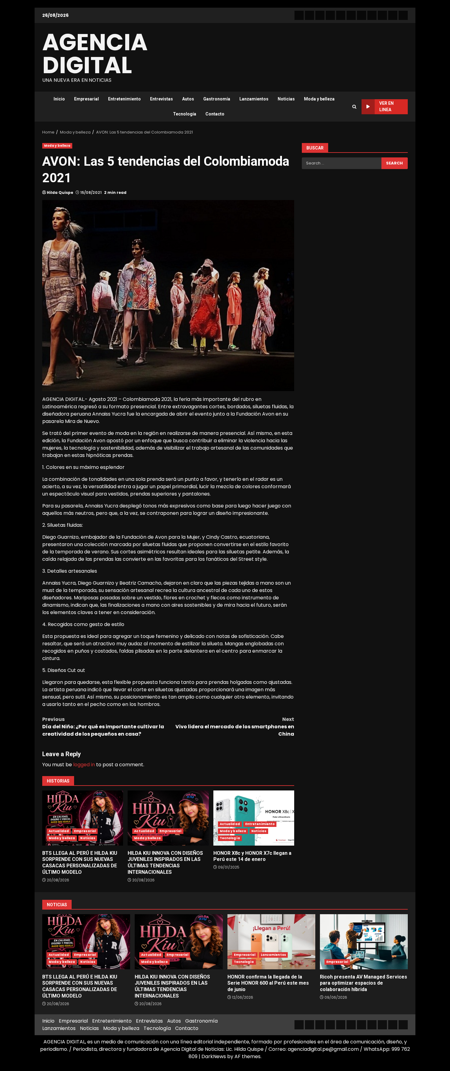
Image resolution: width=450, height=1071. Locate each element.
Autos (188, 98)
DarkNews (213, 1056)
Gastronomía (216, 98)
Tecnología (184, 113)
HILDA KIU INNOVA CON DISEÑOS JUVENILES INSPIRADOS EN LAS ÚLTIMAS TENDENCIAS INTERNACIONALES (168, 818)
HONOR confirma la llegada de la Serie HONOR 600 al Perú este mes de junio (271, 941)
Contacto (214, 113)
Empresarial (86, 98)
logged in (84, 764)
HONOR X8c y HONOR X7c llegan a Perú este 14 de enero (253, 818)
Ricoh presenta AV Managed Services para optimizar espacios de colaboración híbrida (364, 941)
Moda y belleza (319, 98)
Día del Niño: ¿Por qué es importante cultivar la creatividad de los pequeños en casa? (103, 726)
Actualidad (59, 831)
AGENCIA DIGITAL (95, 53)
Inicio (59, 98)
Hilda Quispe (60, 192)
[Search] (354, 107)
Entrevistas (161, 98)
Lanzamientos (253, 98)
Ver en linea (386, 106)
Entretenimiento (124, 98)
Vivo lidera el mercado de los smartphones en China (234, 726)
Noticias (286, 98)
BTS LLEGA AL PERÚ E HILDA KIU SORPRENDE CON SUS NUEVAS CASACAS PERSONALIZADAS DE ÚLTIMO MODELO (82, 818)
